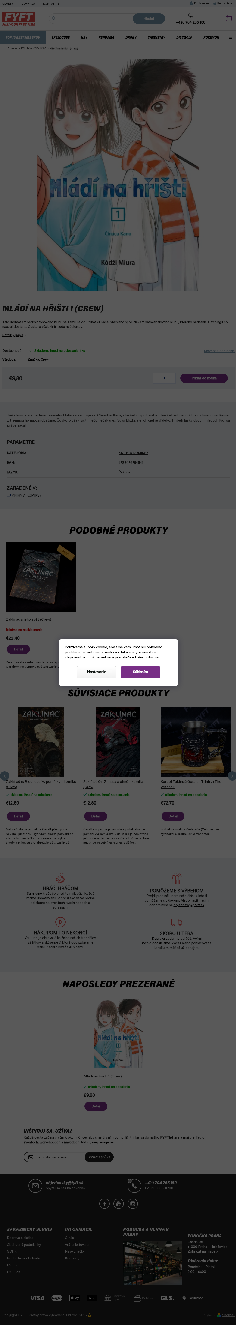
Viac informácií (149, 657)
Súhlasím (138, 672)
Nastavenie (94, 672)
